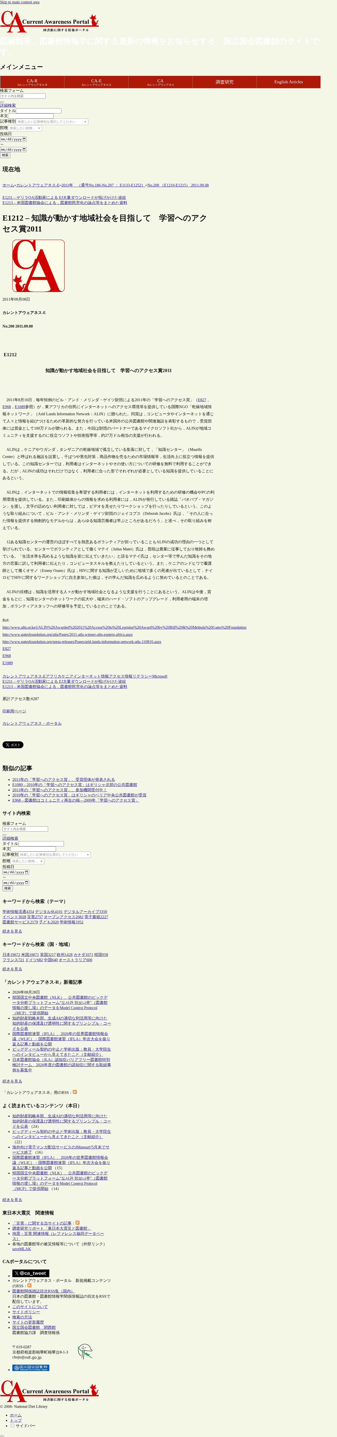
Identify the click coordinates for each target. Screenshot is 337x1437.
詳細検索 (8, 105)
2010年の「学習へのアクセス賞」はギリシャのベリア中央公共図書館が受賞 (79, 795)
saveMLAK (21, 1249)
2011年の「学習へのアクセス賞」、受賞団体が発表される (63, 779)
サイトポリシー (26, 1312)
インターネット (87, 676)
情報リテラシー (138, 676)
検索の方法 (22, 1317)
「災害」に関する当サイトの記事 (42, 1223)
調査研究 (225, 82)
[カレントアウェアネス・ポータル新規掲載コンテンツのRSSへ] (29, 1286)
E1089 (20, 407)
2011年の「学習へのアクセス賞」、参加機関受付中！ (59, 790)
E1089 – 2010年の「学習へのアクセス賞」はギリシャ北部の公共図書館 (74, 785)
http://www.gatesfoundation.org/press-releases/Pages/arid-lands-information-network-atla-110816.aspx (81, 642)
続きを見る (12, 931)
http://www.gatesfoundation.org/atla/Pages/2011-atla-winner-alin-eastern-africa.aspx (67, 634)
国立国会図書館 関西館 (34, 1327)
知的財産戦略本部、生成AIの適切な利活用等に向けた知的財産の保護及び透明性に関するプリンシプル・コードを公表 (61, 1023)
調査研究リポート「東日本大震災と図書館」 (51, 1228)
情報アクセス (113, 676)
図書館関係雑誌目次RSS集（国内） (43, 1291)
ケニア (67, 676)
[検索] (2, 102)
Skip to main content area (19, 2)
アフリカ (53, 676)
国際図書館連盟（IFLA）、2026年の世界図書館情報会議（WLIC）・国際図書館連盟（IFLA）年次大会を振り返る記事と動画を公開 (61, 1039)
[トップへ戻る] (2, 1436)
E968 (6, 407)
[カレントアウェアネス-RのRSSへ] (75, 1092)
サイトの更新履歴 (28, 1322)
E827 (202, 400)
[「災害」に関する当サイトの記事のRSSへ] (77, 1223)
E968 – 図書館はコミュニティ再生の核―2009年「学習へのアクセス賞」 (75, 800)
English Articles (288, 81)
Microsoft (159, 676)
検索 (5, 155)
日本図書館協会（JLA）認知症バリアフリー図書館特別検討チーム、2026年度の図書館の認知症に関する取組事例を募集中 (61, 1065)
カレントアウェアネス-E (24, 676)
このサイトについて (30, 1307)
